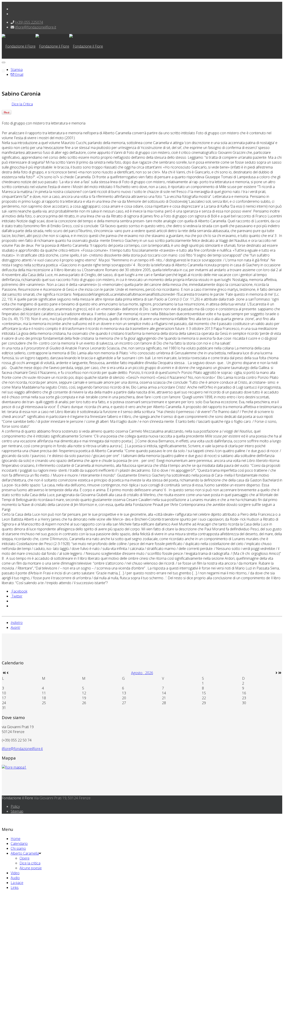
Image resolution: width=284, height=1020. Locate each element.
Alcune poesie (31, 868)
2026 (149, 672)
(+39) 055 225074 (29, 22)
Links (15, 887)
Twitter (16, 596)
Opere (25, 858)
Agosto (138, 672)
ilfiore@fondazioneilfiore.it (35, 27)
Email (18, 74)
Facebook (19, 591)
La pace (17, 882)
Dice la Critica (22, 104)
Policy (15, 806)
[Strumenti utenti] (3, 62)
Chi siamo (18, 848)
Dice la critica (30, 863)
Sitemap (17, 811)
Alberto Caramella (25, 853)
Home (15, 99)
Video (15, 872)
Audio (15, 877)
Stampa (17, 69)
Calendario (19, 843)
